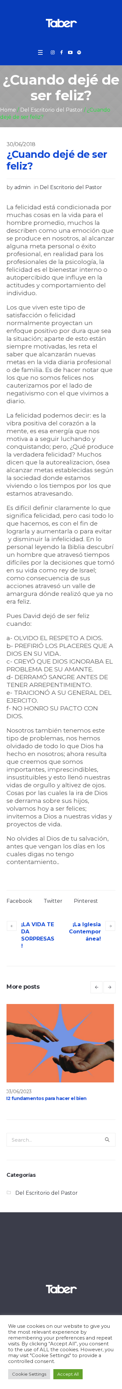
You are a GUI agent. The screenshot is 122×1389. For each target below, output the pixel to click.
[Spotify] (79, 52)
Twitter (53, 901)
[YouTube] (70, 52)
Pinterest (86, 901)
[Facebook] (61, 52)
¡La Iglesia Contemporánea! (85, 931)
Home (8, 110)
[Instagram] (52, 52)
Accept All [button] (68, 1374)
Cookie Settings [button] (29, 1374)
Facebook (19, 901)
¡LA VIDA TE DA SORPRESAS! (37, 935)
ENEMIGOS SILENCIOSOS (64, 1098)
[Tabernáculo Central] (61, 23)
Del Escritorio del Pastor (51, 110)
